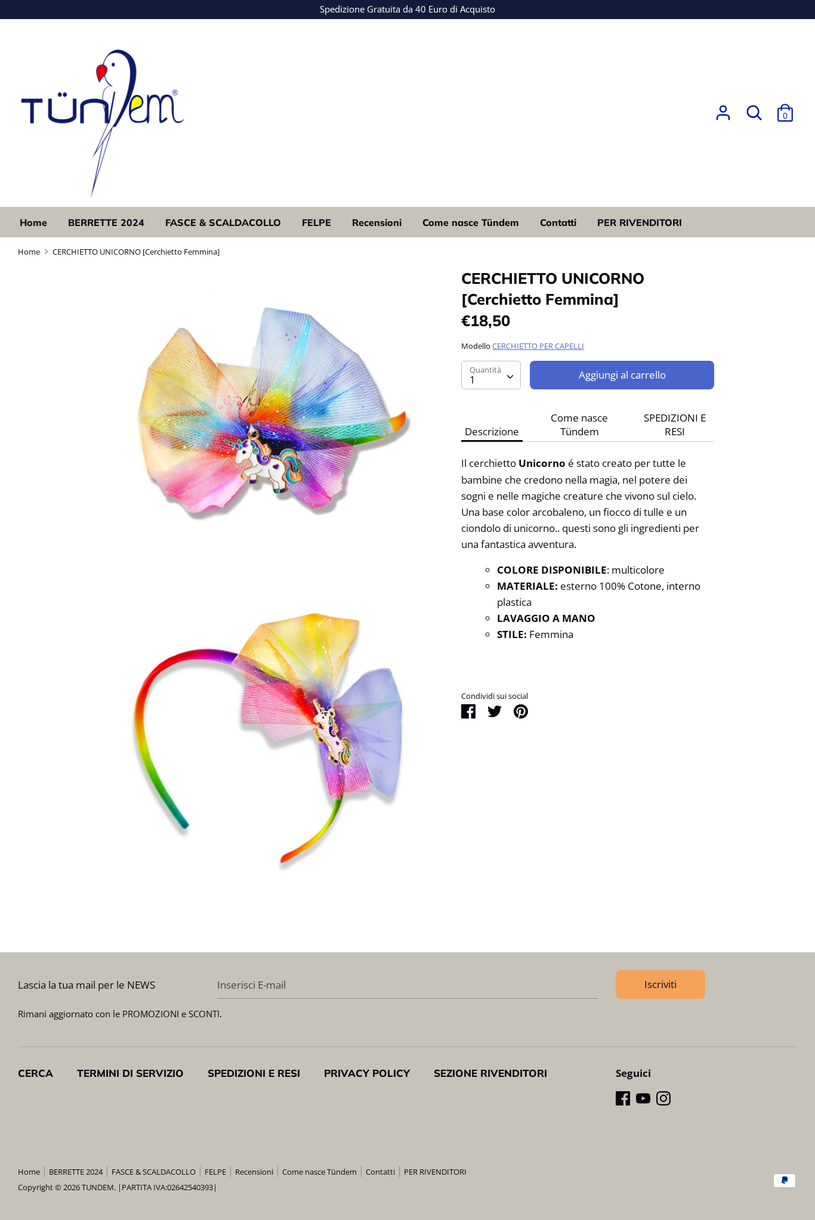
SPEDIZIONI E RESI (675, 424)
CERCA (35, 1073)
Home (33, 222)
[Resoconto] (723, 109)
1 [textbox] (473, 379)
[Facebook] (623, 1098)
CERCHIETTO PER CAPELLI (538, 345)
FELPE (316, 222)
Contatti (558, 222)
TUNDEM (98, 1187)
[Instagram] (663, 1098)
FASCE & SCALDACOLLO (223, 222)
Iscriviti (660, 984)
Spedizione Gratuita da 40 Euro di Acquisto (407, 9)
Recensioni (377, 222)
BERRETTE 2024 (106, 222)
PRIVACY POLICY (367, 1073)
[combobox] (491, 375)
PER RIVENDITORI (639, 222)
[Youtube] (643, 1098)
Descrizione (492, 431)
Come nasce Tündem (470, 222)
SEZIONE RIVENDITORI (490, 1073)
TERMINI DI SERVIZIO (130, 1073)
